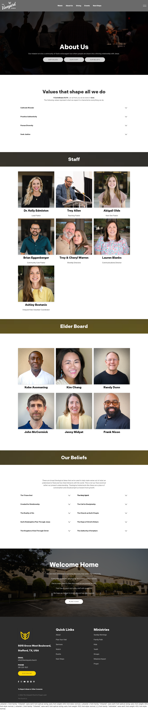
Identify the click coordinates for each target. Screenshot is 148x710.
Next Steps (60, 659)
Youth (96, 649)
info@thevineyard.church (27, 660)
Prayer (96, 664)
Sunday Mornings (100, 635)
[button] (144, 5)
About (58, 635)
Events (58, 654)
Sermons (59, 644)
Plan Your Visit (61, 640)
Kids (95, 644)
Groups (96, 654)
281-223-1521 (23, 667)
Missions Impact (100, 659)
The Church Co (22, 698)
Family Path (98, 640)
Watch (58, 649)
